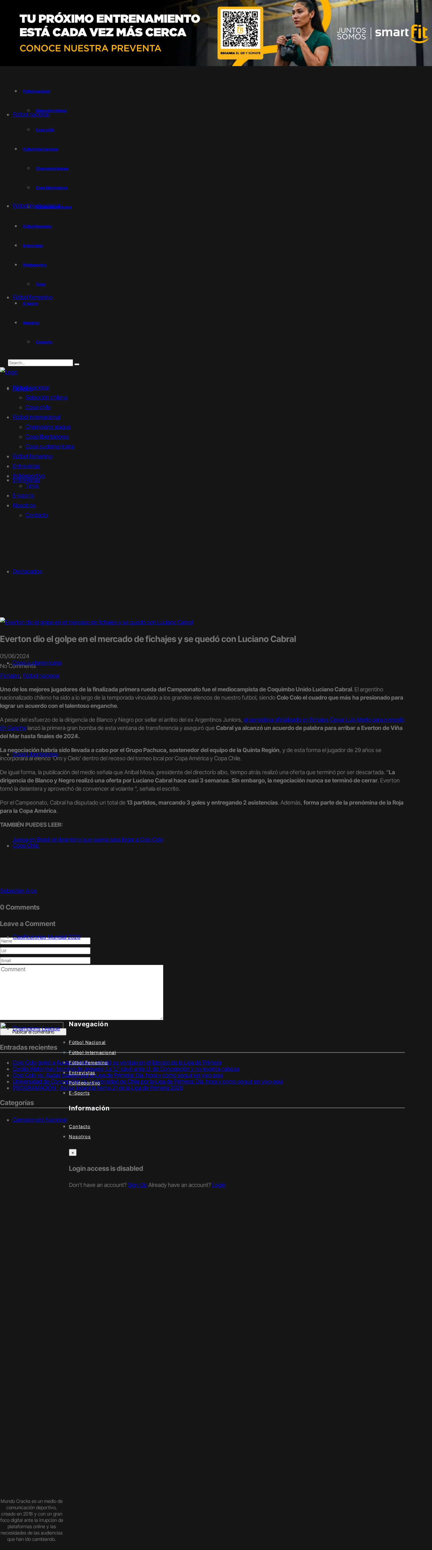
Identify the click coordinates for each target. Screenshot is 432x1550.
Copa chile (45, 129)
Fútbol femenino (37, 226)
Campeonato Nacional (40, 1119)
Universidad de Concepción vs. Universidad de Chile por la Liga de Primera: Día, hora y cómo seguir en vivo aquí (148, 1081)
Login (218, 1185)
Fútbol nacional (36, 91)
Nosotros (31, 322)
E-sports (30, 303)
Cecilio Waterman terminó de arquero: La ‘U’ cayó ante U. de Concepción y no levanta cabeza (126, 1068)
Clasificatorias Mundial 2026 (46, 937)
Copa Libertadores (35, 754)
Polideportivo (34, 264)
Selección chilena (46, 397)
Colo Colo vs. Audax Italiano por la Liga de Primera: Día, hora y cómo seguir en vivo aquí (118, 1075)
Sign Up (137, 1185)
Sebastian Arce (18, 890)
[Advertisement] (216, 570)
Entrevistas (33, 245)
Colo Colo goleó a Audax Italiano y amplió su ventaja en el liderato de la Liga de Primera (117, 1062)
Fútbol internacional (40, 149)
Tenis (40, 284)
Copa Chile (26, 845)
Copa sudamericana (49, 446)
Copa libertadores (51, 187)
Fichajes (10, 675)
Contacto (44, 342)
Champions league (52, 168)
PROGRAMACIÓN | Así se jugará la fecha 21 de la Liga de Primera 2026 (98, 1087)
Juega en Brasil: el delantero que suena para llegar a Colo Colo (88, 839)
